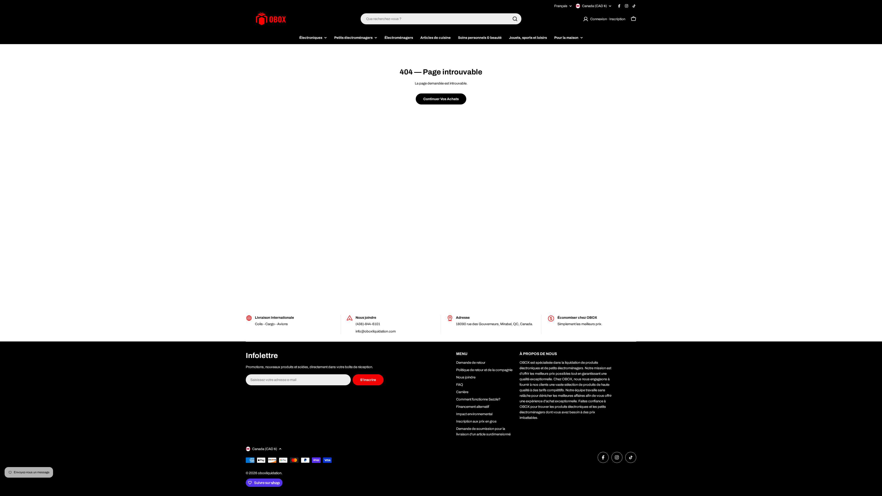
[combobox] (441, 18)
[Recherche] (515, 19)
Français (560, 6)
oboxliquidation (269, 473)
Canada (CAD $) (594, 6)
